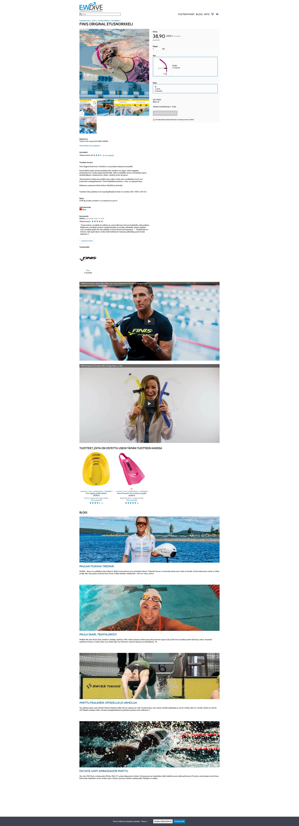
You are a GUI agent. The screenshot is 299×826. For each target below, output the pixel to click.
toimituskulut (177, 36)
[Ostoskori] (213, 14)
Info (207, 14)
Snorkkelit (115, 20)
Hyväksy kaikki (179, 821)
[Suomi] (218, 14)
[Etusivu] (91, 12)
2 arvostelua (108, 155)
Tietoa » (144, 821)
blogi (199, 14)
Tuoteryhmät (186, 14)
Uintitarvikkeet (104, 20)
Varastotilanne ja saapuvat (89, 145)
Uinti (94, 20)
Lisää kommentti (87, 241)
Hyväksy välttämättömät (163, 821)
